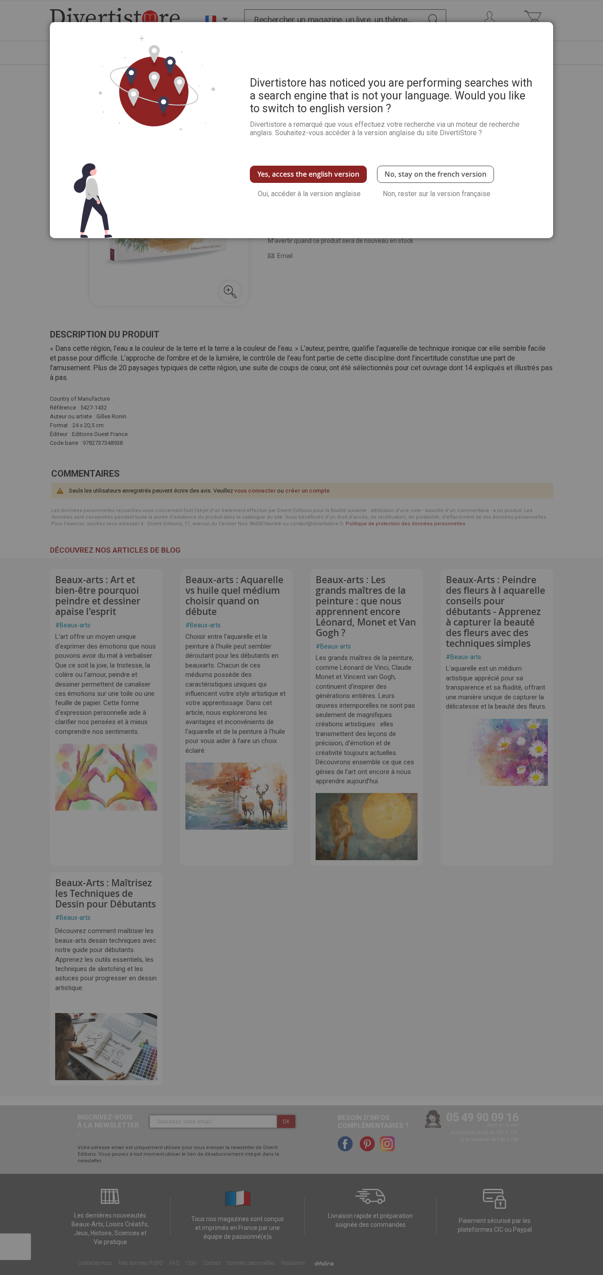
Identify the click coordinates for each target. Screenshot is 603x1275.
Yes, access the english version (308, 174)
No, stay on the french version (435, 174)
